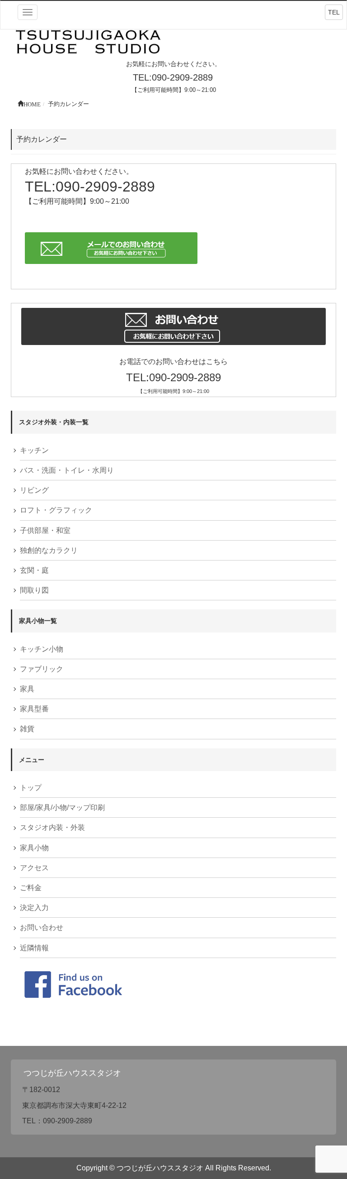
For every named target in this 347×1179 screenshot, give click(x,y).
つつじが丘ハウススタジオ (72, 1073)
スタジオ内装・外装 (52, 827)
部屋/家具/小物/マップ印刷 (62, 807)
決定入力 (34, 907)
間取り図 (34, 590)
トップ (31, 787)
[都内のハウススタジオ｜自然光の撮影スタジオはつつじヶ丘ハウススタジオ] (89, 43)
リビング (34, 490)
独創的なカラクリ (49, 550)
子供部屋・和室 (45, 530)
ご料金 (31, 887)
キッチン (34, 450)
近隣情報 (34, 948)
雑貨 (27, 729)
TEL (334, 12)
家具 (27, 689)
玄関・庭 (34, 570)
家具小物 (34, 848)
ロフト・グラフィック (56, 510)
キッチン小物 (41, 649)
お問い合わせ (41, 927)
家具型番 (34, 709)
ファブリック (41, 669)
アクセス (34, 868)
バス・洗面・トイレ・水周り (67, 470)
